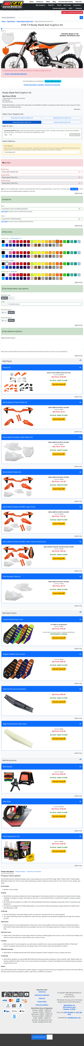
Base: (2, 206)
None (12, 298)
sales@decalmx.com (74, 1018)
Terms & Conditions (42, 1005)
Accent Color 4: (9, 272)
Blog (54, 2)
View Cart (78, 2)
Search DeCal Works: (8, 17)
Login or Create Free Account (71, 12)
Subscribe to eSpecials (42, 995)
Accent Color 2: (7, 249)
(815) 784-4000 (68, 1012)
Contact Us (39, 2)
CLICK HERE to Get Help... (53, 81)
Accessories (77, 5)
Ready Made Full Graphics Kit (62, 118)
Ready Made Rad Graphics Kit (22, 122)
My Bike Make (5, 175)
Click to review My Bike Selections (16, 74)
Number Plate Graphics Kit (62, 122)
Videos (48, 2)
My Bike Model (5, 180)
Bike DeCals (11, 21)
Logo (5, 298)
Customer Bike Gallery (65, 2)
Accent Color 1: (11, 238)
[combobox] (42, 304)
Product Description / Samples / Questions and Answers (42, 85)
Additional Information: (8, 338)
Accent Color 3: (7, 260)
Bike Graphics (40, 5)
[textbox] (41, 304)
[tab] (7, 871)
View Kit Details (58, 419)
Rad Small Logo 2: (6, 317)
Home (31, 2)
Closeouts (79, 8)
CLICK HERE (74, 189)
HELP (70, 8)
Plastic (59, 5)
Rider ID (51, 5)
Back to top (79, 193)
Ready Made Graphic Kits (25, 21)
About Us (42, 998)
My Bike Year (5, 169)
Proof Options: (8, 146)
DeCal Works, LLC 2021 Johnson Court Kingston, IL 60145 (69, 1007)
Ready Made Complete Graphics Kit (22, 118)
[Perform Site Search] (81, 17)
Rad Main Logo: (6, 295)
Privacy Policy (41, 1001)
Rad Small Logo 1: (6, 309)
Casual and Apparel (59, 8)
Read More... (77, 109)
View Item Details (58, 384)
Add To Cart (75, 135)
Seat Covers (67, 5)
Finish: (3, 216)
